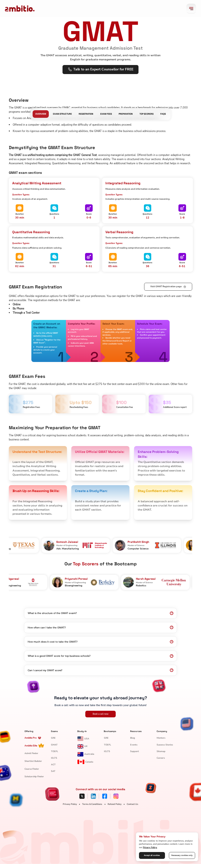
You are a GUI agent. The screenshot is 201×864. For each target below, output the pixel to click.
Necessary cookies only (182, 855)
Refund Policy (115, 804)
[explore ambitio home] (20, 8)
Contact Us (132, 804)
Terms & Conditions (92, 804)
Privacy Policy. (150, 847)
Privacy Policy (70, 804)
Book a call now (101, 713)
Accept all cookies (152, 855)
